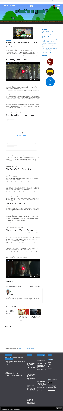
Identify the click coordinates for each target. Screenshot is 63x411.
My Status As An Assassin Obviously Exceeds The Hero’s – (31, 359)
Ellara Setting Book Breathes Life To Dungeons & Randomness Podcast (41, 366)
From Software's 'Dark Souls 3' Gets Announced (49, 50)
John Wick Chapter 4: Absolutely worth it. (13, 286)
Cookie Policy (18, 409)
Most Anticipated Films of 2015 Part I (10, 311)
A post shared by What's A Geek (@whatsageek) (21, 148)
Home (7, 23)
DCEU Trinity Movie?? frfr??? (35, 286)
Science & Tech (38, 23)
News (10, 40)
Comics (10, 23)
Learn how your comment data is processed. (26, 348)
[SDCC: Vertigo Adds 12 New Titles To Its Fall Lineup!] (23, 309)
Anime (28, 23)
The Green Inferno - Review (46, 52)
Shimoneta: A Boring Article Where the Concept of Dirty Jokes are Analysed (41, 370)
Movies (15, 23)
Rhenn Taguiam (14, 46)
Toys (33, 23)
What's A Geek (54, 384)
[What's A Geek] (31, 4)
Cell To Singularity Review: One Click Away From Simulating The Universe (31, 399)
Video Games (24, 23)
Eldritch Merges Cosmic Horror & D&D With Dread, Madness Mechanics (31, 395)
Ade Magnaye (7, 375)
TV (19, 23)
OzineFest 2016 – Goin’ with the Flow (16, 375)
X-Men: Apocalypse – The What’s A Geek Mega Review (35, 317)
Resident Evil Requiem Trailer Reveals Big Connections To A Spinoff (31, 379)
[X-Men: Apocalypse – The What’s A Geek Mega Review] (35, 309)
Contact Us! (48, 23)
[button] (12, 23)
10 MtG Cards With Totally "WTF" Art (48, 41)
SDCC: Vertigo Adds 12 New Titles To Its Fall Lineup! (23, 317)
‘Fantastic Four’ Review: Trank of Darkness (11, 373)
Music (44, 23)
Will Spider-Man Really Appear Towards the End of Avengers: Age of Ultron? (41, 384)
